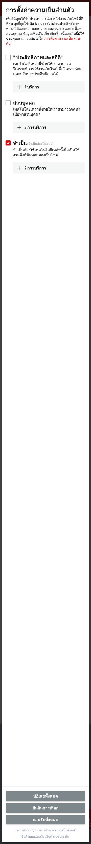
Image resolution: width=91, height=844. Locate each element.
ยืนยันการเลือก (46, 808)
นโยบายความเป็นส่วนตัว (60, 830)
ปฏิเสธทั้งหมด (45, 796)
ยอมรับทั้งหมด (45, 819)
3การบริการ (35, 127)
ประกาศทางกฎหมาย (28, 830)
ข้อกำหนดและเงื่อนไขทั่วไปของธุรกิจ (45, 837)
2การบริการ (35, 168)
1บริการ (32, 87)
